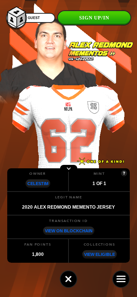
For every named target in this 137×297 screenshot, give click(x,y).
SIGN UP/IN (94, 18)
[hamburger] (121, 279)
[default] (68, 279)
